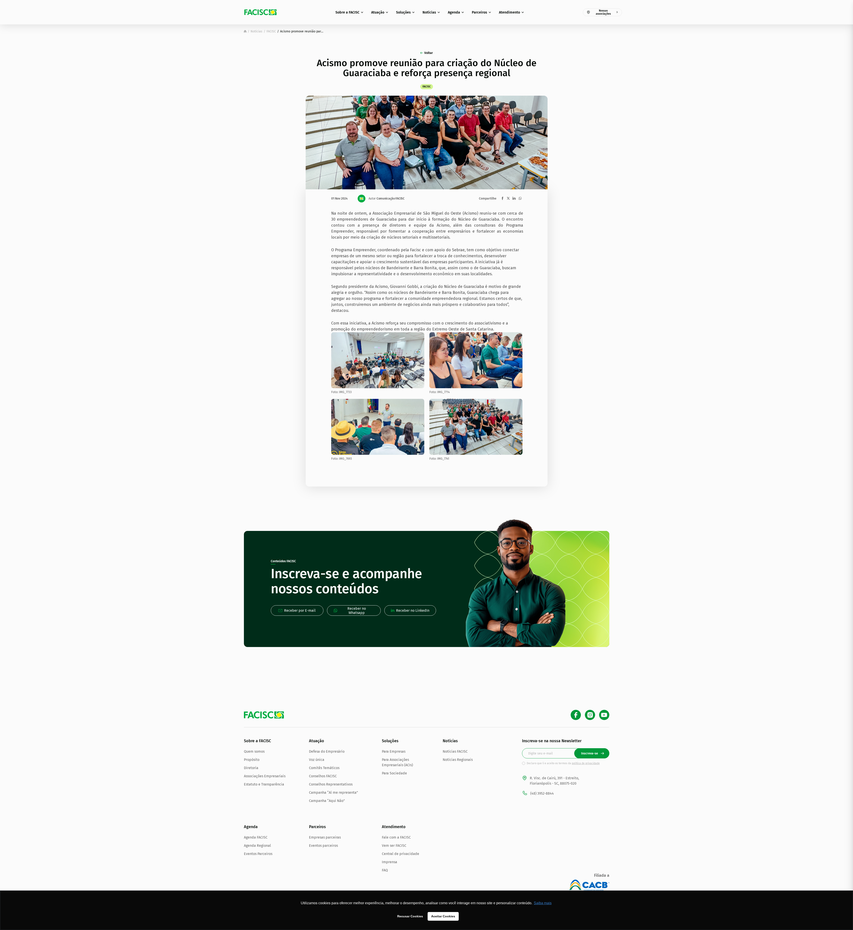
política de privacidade (586, 763)
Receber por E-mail (300, 610)
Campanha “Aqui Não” (327, 801)
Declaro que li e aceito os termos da (563, 763)
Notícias (429, 12)
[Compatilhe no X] (508, 198)
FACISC (271, 31)
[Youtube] (604, 715)
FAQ (385, 870)
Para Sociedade (394, 773)
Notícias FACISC (455, 751)
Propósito (251, 760)
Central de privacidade (400, 854)
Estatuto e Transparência (264, 784)
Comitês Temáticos (324, 768)
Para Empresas (393, 751)
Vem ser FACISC (394, 845)
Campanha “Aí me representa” (333, 792)
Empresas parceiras (325, 837)
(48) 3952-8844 (542, 793)
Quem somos (254, 751)
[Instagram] (590, 715)
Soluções (403, 12)
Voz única (316, 760)
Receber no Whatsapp (356, 610)
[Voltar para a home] (245, 31)
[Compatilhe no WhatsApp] (520, 198)
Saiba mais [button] (543, 903)
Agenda (454, 12)
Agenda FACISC (255, 837)
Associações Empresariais (264, 776)
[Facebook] (576, 715)
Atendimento (509, 12)
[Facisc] (260, 12)
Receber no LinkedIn (412, 610)
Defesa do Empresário (327, 751)
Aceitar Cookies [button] (443, 916)
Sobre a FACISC (347, 12)
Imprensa (389, 862)
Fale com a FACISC (396, 837)
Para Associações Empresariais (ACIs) (397, 762)
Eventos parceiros (323, 845)
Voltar (428, 53)
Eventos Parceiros (258, 854)
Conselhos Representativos (331, 784)
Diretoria (251, 768)
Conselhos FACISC (323, 776)
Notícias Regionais (458, 760)
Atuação (377, 12)
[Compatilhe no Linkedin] (514, 198)
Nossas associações (603, 12)
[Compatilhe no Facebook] (503, 198)
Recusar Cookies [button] (410, 916)
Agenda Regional (257, 845)
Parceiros (479, 12)
